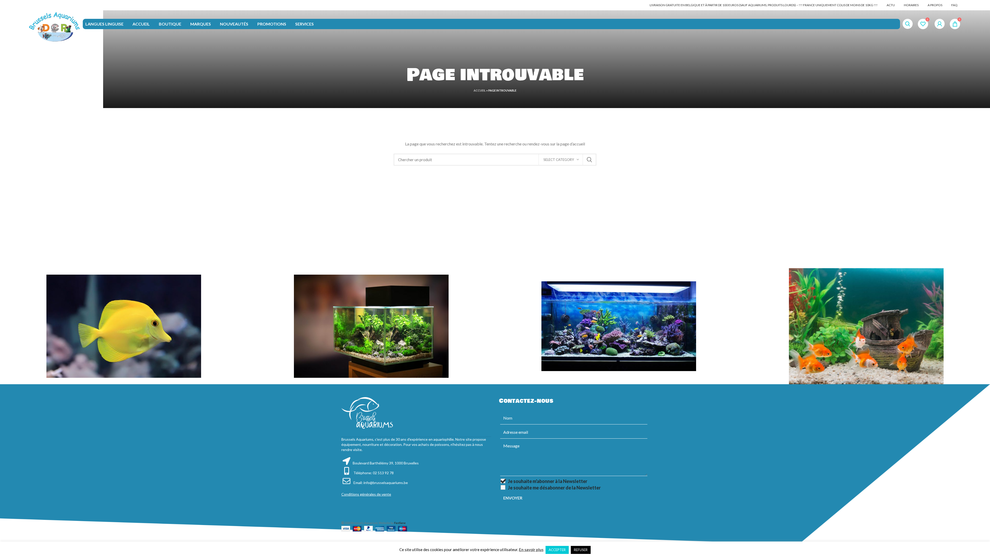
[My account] (939, 24)
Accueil (480, 90)
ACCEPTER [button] (557, 550)
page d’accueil (572, 143)
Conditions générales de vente (366, 494)
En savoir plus (531, 549)
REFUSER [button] (581, 550)
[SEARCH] (589, 160)
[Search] (907, 24)
